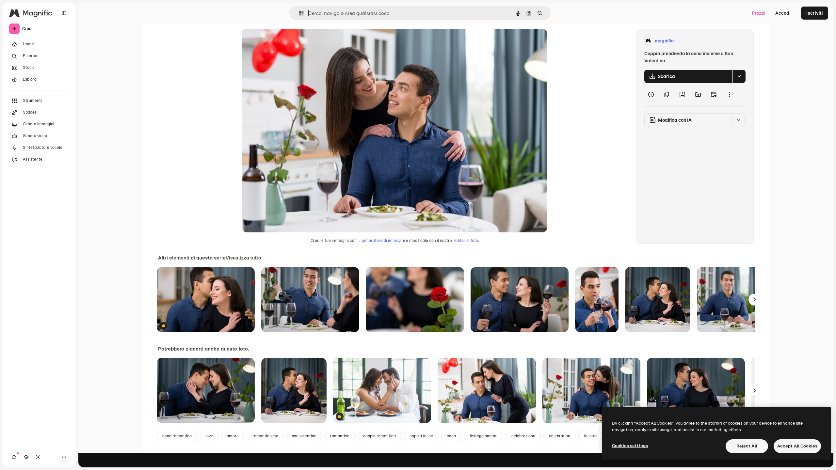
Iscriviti (814, 13)
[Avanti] (754, 299)
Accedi (783, 13)
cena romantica (177, 436)
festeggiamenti (484, 436)
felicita (590, 436)
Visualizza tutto (243, 258)
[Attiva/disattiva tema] (38, 457)
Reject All (746, 446)
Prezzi (758, 13)
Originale (284, 41)
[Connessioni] (14, 457)
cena (451, 436)
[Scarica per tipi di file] (739, 76)
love (209, 436)
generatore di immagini (383, 240)
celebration (559, 436)
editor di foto (466, 240)
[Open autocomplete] (299, 13)
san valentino (304, 436)
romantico (339, 436)
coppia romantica (379, 436)
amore (233, 436)
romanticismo (265, 436)
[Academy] (26, 457)
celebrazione (523, 436)
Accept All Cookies (797, 446)
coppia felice (421, 436)
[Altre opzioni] (729, 94)
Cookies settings (630, 445)
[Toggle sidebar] (64, 13)
